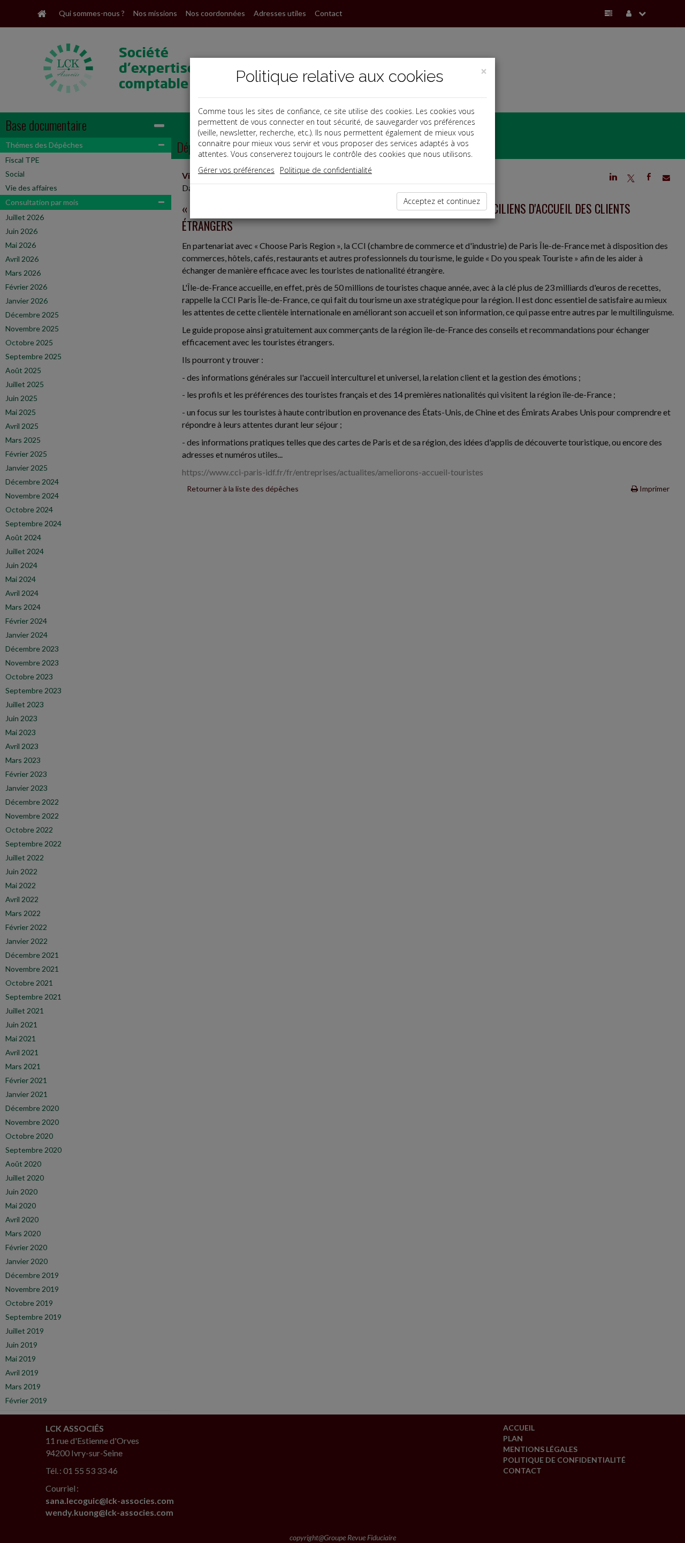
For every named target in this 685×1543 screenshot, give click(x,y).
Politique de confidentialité (326, 170)
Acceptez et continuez (442, 201)
